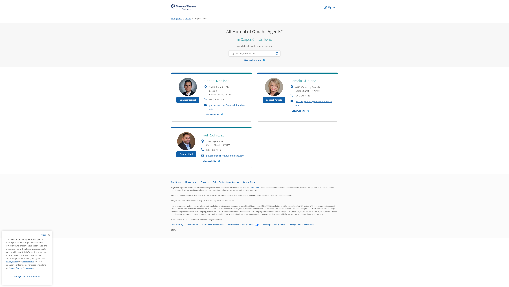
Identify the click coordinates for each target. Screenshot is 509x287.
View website (212, 114)
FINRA (252, 187)
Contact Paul (186, 154)
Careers (205, 182)
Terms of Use (192, 224)
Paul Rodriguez (212, 135)
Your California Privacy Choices (241, 224)
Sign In (329, 6)
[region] (27, 258)
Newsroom (190, 182)
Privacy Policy (177, 224)
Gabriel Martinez (216, 80)
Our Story (176, 182)
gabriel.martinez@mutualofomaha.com (227, 107)
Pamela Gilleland (303, 80)
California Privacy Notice (213, 224)
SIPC (257, 187)
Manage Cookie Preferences (301, 224)
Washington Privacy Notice (274, 224)
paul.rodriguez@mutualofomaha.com (225, 155)
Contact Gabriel (188, 99)
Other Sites (249, 182)
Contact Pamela (274, 99)
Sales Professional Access (226, 182)
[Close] (46, 234)
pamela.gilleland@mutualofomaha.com (313, 103)
